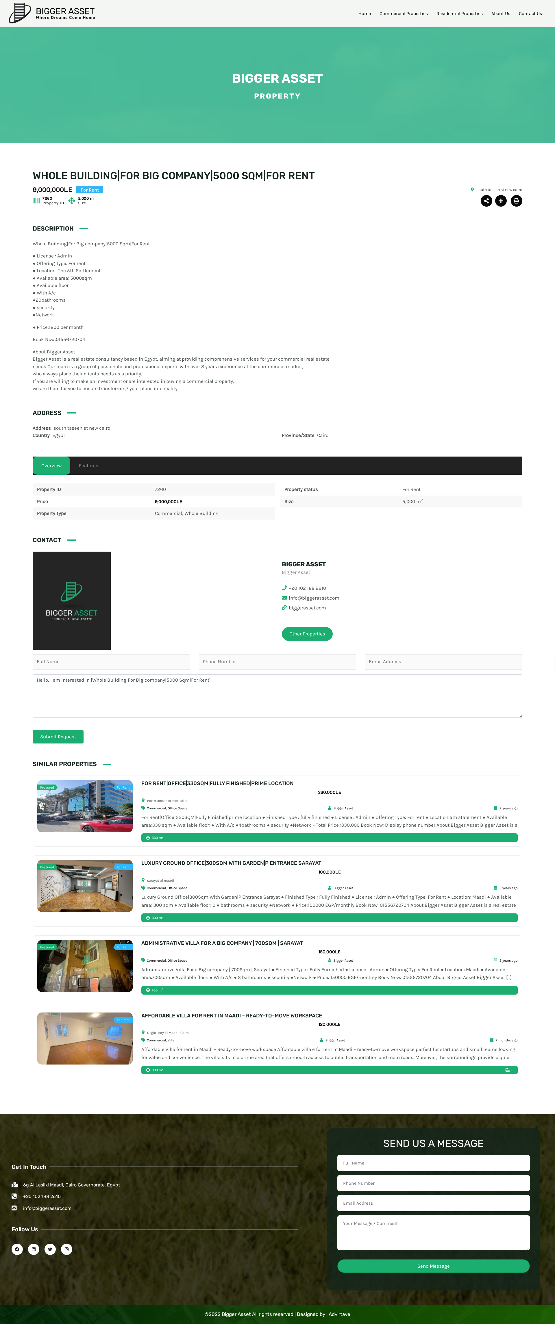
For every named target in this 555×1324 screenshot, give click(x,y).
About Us (500, 13)
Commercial (168, 513)
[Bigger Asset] (72, 600)
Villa (171, 1040)
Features (88, 465)
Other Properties (307, 634)
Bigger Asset (277, 78)
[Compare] (501, 201)
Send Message (433, 1266)
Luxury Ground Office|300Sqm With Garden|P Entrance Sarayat (231, 863)
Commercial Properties (404, 13)
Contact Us (530, 13)
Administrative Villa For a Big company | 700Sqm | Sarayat (222, 943)
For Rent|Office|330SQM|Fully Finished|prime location (217, 783)
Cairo (322, 435)
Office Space (177, 808)
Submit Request (58, 736)
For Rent (411, 489)
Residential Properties (459, 13)
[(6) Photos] (79, 806)
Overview (51, 465)
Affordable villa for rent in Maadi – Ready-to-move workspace (231, 1016)
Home (364, 13)
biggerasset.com (307, 608)
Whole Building (201, 513)
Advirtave (339, 1314)
